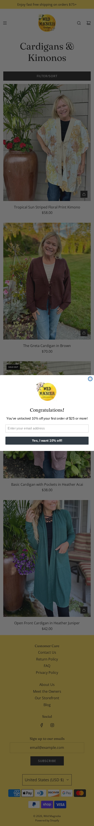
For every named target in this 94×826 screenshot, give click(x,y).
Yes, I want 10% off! (47, 440)
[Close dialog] (90, 379)
